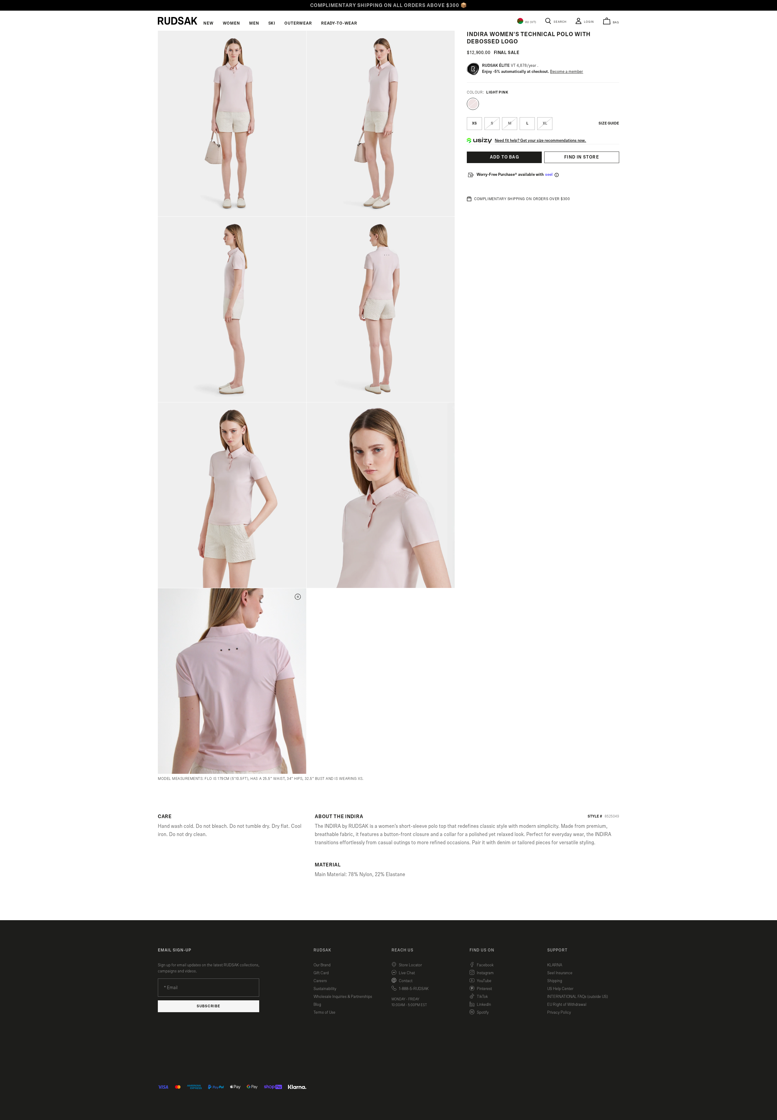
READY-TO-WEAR (339, 23)
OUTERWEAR (298, 23)
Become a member (566, 72)
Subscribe (208, 1006)
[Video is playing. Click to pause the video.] (298, 597)
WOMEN (231, 23)
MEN (254, 23)
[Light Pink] (473, 104)
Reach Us (402, 950)
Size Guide (609, 123)
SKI (272, 23)
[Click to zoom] (232, 123)
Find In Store (581, 157)
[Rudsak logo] (177, 21)
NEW (208, 23)
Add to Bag (504, 157)
